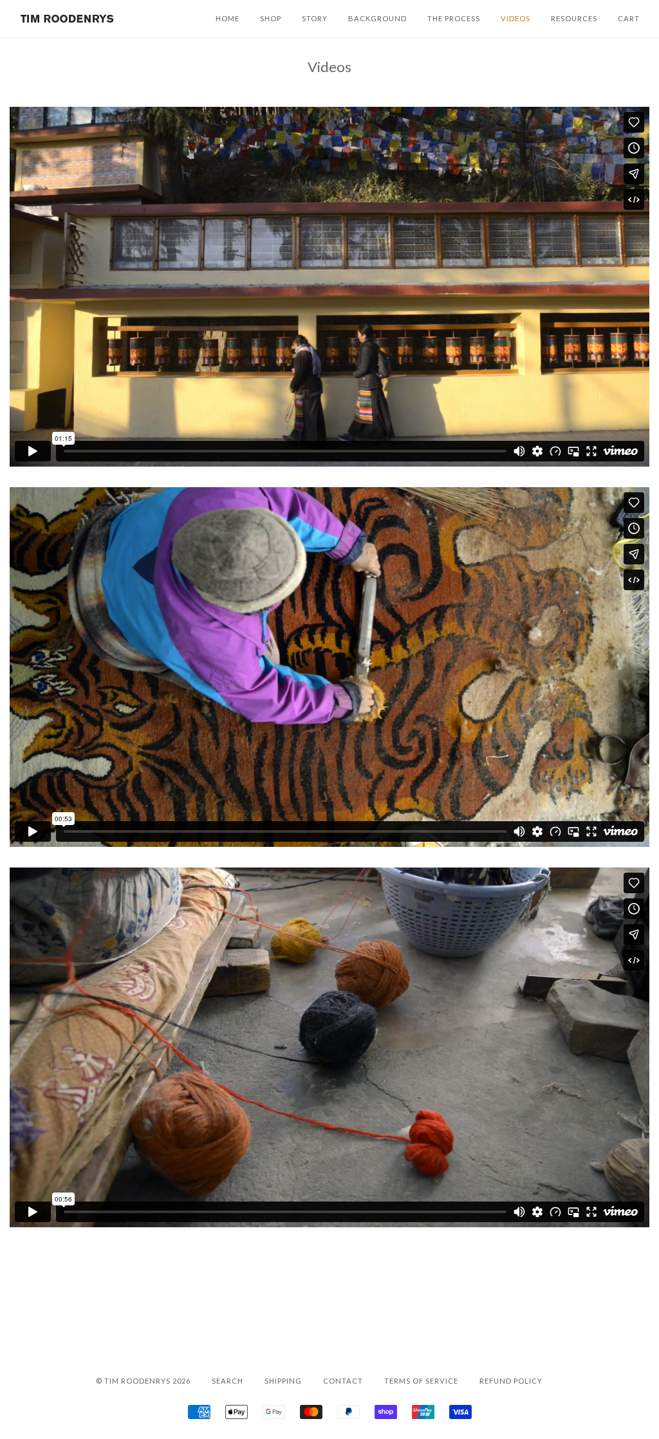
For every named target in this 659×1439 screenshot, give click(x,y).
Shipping (283, 1381)
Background (377, 18)
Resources (574, 18)
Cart (629, 18)
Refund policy (511, 1381)
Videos (515, 18)
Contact (343, 1381)
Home (227, 18)
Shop (270, 18)
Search (227, 1381)
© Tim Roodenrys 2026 (143, 1381)
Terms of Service (421, 1381)
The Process (453, 18)
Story (315, 18)
